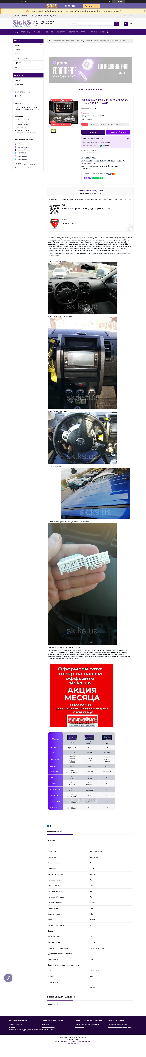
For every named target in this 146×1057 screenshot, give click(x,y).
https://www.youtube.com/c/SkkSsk (26, 165)
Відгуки (17, 67)
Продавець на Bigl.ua (73, 1039)
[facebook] (48, 826)
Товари (37, 32)
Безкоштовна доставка (88, 157)
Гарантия (12, 1027)
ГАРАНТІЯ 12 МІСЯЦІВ (70, 223)
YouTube (18, 54)
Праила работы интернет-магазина (87, 1024)
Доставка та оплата (77, 32)
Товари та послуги (58, 41)
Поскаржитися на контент (67, 1041)
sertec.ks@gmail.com (23, 147)
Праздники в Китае (48, 1027)
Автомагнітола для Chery (75, 41)
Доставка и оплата (15, 1024)
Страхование (79, 1027)
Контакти (61, 32)
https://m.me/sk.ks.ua (23, 150)
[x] (50, 826)
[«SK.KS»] (22, 26)
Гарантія (93, 32)
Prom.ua (83, 1037)
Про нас (49, 32)
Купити (93, 132)
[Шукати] (116, 24)
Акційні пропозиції (22, 32)
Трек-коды (45, 1024)
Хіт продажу (105, 32)
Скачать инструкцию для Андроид (119, 1027)
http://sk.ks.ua (21, 144)
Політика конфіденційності (84, 1041)
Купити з (114, 132)
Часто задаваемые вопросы (117, 1024)
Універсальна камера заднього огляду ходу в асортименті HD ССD (86, 209)
